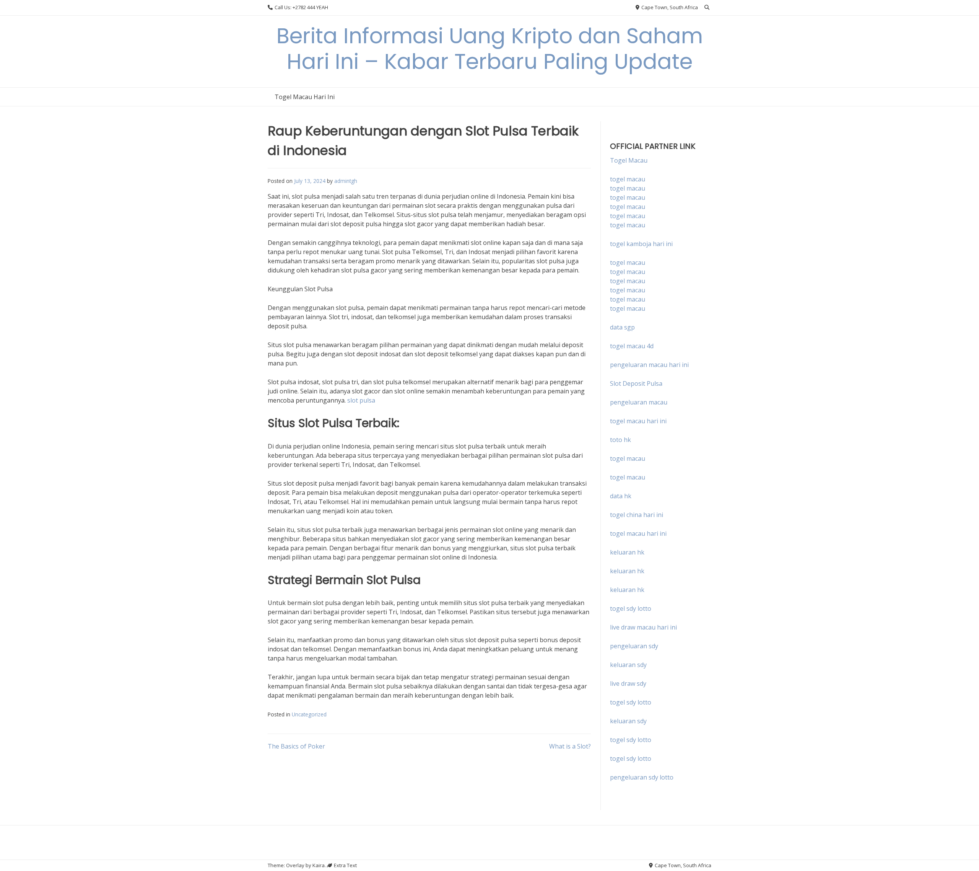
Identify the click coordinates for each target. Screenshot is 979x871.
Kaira (318, 865)
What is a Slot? (570, 746)
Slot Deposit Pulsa (636, 383)
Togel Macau (628, 160)
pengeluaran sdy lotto (641, 777)
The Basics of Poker (296, 746)
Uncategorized (309, 714)
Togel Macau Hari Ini (305, 97)
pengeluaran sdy (634, 646)
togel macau (627, 188)
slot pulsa (361, 400)
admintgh (345, 180)
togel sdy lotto (630, 702)
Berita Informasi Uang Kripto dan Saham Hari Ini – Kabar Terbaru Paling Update (489, 49)
